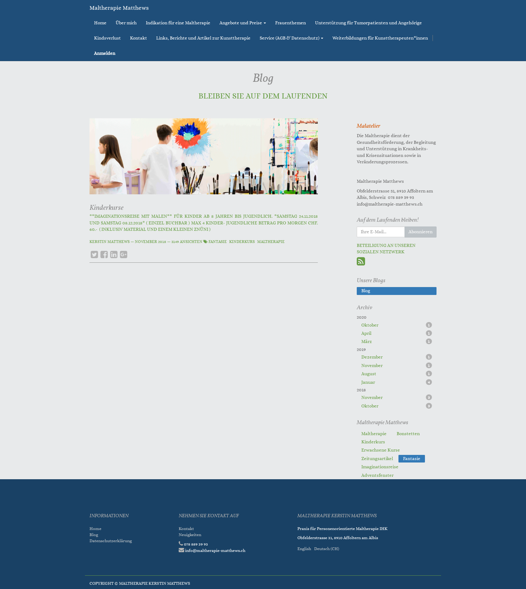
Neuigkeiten (190, 534)
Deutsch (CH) (326, 548)
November (395, 365)
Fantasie (218, 241)
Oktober (395, 325)
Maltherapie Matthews (119, 8)
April (395, 333)
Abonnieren (421, 231)
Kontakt (186, 528)
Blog (93, 534)
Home (95, 528)
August (395, 373)
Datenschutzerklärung (111, 541)
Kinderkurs (242, 241)
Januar (395, 382)
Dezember (395, 357)
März (395, 341)
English (304, 548)
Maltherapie (271, 241)
